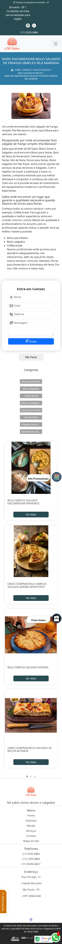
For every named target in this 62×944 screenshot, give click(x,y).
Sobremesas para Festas (31, 431)
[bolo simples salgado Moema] (31, 635)
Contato (31, 836)
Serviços (31, 831)
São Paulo (31, 357)
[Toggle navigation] (55, 44)
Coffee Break (31, 395)
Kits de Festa (31, 417)
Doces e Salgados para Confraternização (31, 403)
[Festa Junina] (56, 618)
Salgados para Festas (31, 424)
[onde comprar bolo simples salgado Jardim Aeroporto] (31, 551)
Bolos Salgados (31, 388)
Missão (31, 825)
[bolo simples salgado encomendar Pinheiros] (31, 468)
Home (31, 815)
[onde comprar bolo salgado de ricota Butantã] (31, 715)
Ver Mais (31, 514)
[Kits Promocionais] (56, 477)
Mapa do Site (31, 841)
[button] (27, 776)
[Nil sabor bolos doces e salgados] (12, 44)
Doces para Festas (31, 410)
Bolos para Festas (31, 381)
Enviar (33, 341)
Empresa (31, 820)
